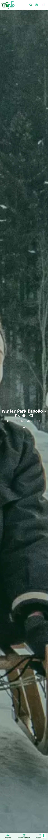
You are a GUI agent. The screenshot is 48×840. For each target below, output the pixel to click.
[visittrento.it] (8, 5)
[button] (37, 5)
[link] (31, 5)
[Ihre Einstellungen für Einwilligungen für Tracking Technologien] (43, 835)
